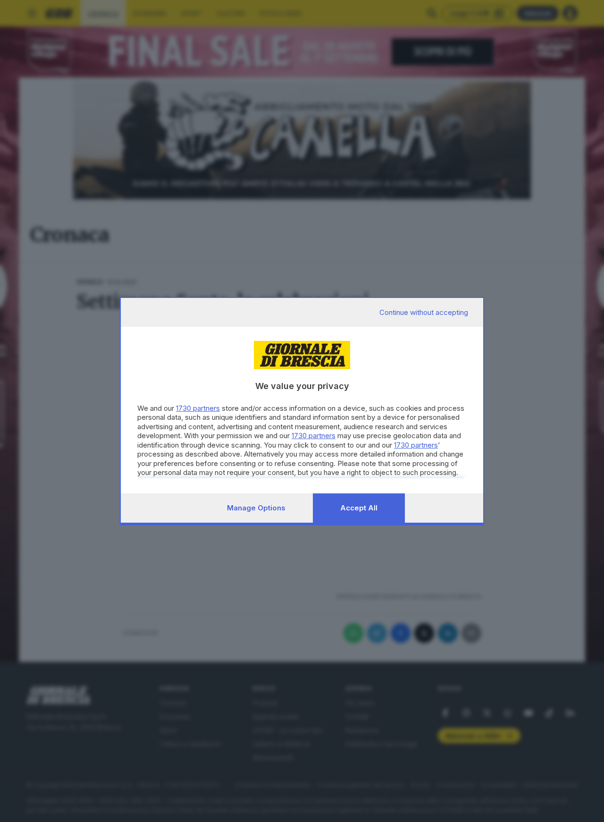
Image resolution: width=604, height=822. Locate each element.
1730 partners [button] (198, 408)
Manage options (256, 507)
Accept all (359, 507)
